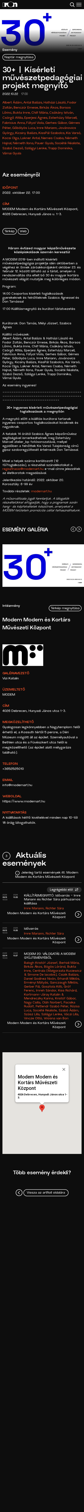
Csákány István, (61, 113)
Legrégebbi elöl (62, 890)
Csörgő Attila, (13, 118)
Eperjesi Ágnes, (36, 118)
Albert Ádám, (12, 103)
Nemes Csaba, (52, 138)
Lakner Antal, (30, 138)
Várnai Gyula (11, 153)
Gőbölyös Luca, (24, 128)
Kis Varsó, (73, 133)
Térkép (9, 231)
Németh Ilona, (23, 143)
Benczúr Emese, (26, 108)
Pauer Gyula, (44, 143)
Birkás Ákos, (49, 108)
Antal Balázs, (33, 103)
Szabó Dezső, (13, 148)
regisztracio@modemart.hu (23, 469)
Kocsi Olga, (11, 138)
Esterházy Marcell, (63, 118)
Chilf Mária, (40, 113)
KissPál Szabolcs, (52, 133)
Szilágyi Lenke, (36, 148)
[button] (42, 1108)
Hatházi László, (55, 103)
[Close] (64, 1069)
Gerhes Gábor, (56, 123)
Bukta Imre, (22, 113)
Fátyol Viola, (35, 123)
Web (23, 231)
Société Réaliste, (68, 143)
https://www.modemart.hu (23, 801)
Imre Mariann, (47, 128)
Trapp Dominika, (60, 148)
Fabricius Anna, (14, 123)
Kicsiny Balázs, (26, 133)
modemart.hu (41, 491)
